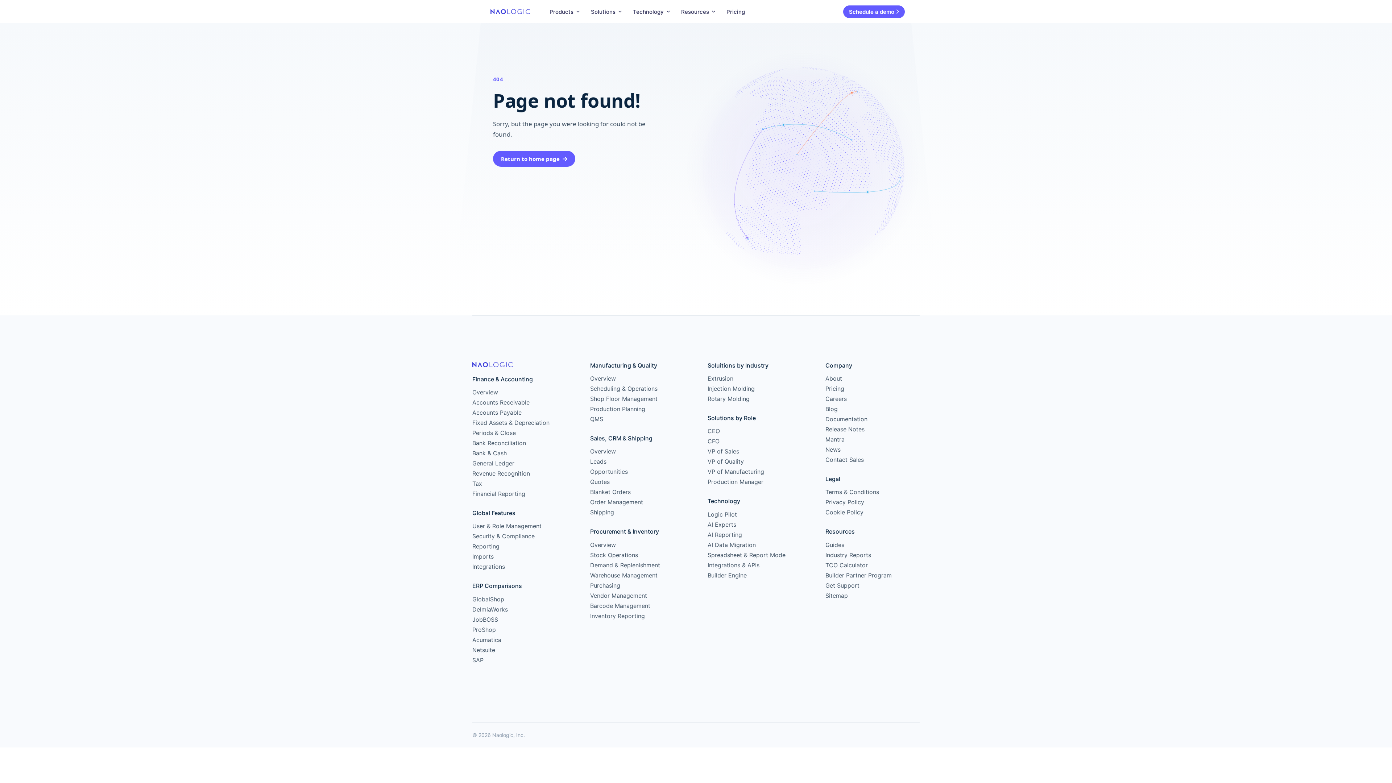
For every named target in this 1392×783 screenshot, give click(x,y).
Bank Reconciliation (499, 443)
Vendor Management (618, 595)
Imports (483, 556)
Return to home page (530, 158)
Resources (695, 11)
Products (561, 11)
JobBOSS (485, 619)
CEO (714, 431)
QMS (596, 419)
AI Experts (722, 524)
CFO (714, 441)
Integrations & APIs (733, 565)
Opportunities (609, 471)
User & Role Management (507, 526)
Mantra (835, 439)
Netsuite (483, 650)
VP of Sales (723, 451)
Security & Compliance (503, 536)
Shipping (602, 512)
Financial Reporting (498, 493)
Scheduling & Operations (624, 388)
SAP (478, 660)
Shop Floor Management (624, 398)
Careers (836, 398)
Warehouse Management (624, 575)
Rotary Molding (729, 398)
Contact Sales (844, 459)
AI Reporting (725, 534)
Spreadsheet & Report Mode (747, 555)
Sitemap (836, 595)
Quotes (600, 481)
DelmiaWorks (490, 609)
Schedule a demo (871, 11)
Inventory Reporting (617, 616)
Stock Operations (614, 555)
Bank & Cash (489, 453)
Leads (598, 461)
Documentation (846, 419)
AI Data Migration (732, 544)
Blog (831, 409)
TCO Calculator (846, 565)
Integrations (488, 566)
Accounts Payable (497, 412)
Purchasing (605, 585)
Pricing (735, 11)
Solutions (603, 11)
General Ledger (493, 463)
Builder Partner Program (858, 575)
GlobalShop (488, 599)
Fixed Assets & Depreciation (511, 422)
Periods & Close (494, 432)
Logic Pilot (722, 514)
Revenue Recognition (501, 473)
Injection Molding (731, 388)
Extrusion (720, 378)
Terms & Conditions (852, 492)
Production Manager (735, 481)
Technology (648, 11)
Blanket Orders (610, 492)
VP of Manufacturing (736, 471)
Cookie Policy (844, 512)
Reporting (486, 546)
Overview (485, 392)
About (833, 378)
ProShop (484, 629)
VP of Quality (726, 461)
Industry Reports (848, 555)
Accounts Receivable (501, 402)
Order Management (616, 502)
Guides (834, 544)
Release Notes (845, 429)
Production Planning (617, 409)
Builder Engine (727, 575)
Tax (477, 483)
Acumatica (486, 639)
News (833, 449)
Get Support (842, 585)
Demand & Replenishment (625, 565)
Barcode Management (620, 605)
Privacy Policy (844, 502)
